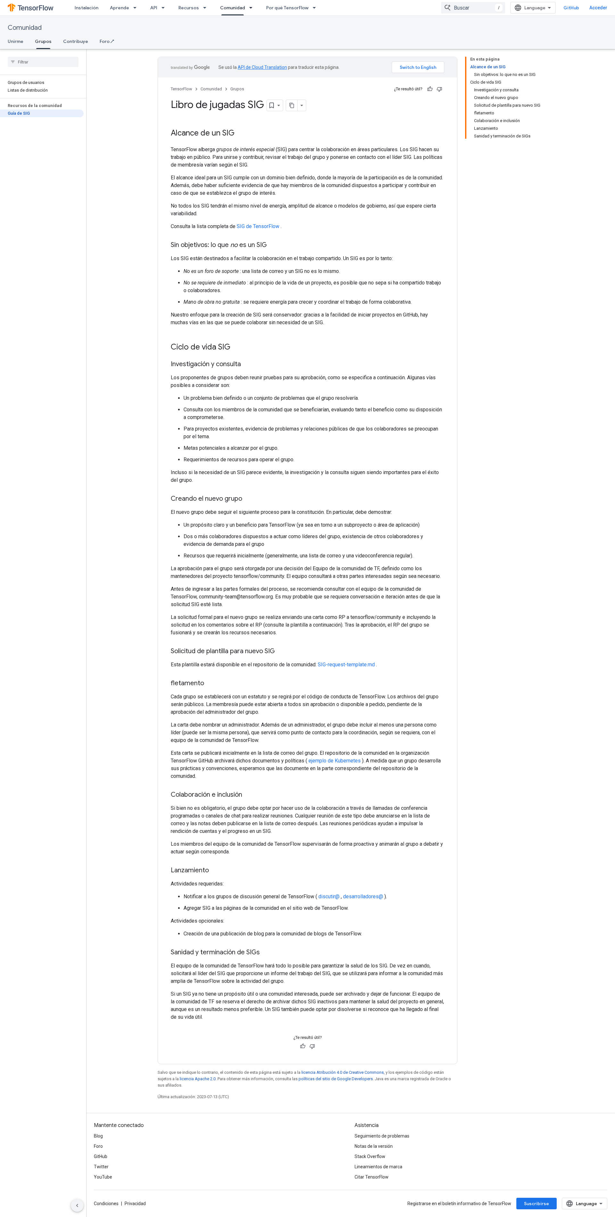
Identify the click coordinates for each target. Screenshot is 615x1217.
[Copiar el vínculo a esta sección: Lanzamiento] (215, 871)
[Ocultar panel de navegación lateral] (77, 1205)
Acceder (598, 7)
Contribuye (75, 41)
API (153, 8)
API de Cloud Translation (262, 67)
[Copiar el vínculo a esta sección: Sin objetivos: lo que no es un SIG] (273, 245)
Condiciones (106, 1203)
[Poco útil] (439, 89)
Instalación (86, 8)
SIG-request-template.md (346, 665)
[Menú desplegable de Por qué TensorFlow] (316, 7)
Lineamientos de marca (378, 1166)
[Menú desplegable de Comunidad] (252, 7)
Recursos (188, 8)
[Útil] (430, 89)
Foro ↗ (107, 41)
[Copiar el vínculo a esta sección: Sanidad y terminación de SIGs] (266, 953)
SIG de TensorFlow (258, 226)
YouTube (103, 1177)
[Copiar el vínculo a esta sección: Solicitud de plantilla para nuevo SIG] (281, 651)
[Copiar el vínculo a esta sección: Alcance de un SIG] (240, 133)
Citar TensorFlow (372, 1177)
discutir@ (329, 896)
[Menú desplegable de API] (165, 7)
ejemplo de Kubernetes (334, 761)
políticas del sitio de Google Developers (336, 1078)
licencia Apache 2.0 (198, 1078)
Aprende (119, 8)
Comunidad (232, 8)
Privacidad (135, 1203)
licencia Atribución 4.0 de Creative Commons (342, 1072)
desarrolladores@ (363, 896)
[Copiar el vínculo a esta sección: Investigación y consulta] (247, 364)
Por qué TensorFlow (287, 8)
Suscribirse (536, 1203)
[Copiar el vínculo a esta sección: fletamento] (210, 683)
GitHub (571, 8)
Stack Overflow (370, 1156)
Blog (98, 1136)
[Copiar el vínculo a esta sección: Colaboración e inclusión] (248, 795)
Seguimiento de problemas (382, 1136)
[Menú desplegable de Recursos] (206, 7)
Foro (98, 1146)
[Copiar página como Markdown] (292, 105)
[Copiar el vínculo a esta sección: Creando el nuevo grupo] (248, 499)
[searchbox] (43, 62)
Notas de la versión (374, 1146)
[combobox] (473, 7)
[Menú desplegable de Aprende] (136, 7)
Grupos (43, 41)
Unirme (15, 41)
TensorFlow (181, 88)
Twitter (101, 1166)
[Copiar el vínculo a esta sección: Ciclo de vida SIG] (236, 347)
